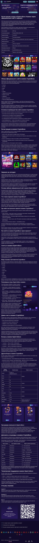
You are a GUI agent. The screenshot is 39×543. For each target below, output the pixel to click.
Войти (25, 1)
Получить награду (14, 12)
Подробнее (34, 12)
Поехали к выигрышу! (9, 514)
